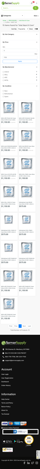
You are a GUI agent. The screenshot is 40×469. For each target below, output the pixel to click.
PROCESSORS (13, 20)
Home (4, 20)
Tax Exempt (5, 414)
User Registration (7, 378)
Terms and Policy (7, 403)
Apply (20, 61)
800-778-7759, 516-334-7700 (15, 357)
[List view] (35, 29)
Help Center (5, 399)
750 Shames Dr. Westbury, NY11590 (17, 349)
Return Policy (6, 406)
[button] (38, 455)
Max (36, 54)
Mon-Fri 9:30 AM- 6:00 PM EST (15, 353)
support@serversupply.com (14, 360)
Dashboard (5, 382)
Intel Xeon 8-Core (24, 20)
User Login (5, 374)
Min (4, 47)
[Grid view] (37, 29)
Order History (6, 385)
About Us (4, 410)
